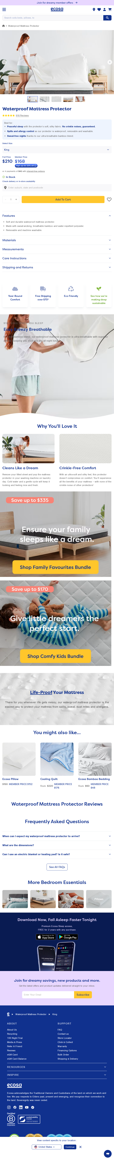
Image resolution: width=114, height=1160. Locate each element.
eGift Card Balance (16, 1058)
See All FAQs (57, 867)
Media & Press (14, 1042)
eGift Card (12, 1054)
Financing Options (67, 1050)
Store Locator (65, 1038)
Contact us (63, 1033)
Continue (70, 1146)
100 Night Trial (15, 1038)
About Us (12, 1029)
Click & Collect (65, 1042)
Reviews (11, 1050)
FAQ (60, 1029)
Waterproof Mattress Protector (30, 1014)
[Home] (3, 25)
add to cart (63, 199)
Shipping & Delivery (68, 1058)
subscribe (83, 995)
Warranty (62, 1046)
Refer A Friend (14, 1046)
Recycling (12, 1033)
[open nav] (4, 9)
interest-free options (36, 171)
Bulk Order (63, 1054)
